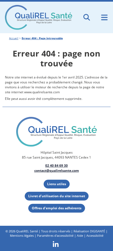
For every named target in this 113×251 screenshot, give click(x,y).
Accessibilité (94, 235)
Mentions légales (22, 235)
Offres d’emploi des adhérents (56, 208)
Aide (80, 235)
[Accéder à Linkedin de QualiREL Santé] (55, 244)
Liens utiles (56, 184)
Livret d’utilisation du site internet (56, 196)
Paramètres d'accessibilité (55, 235)
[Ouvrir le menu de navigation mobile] (104, 17)
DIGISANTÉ (97, 231)
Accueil (13, 38)
